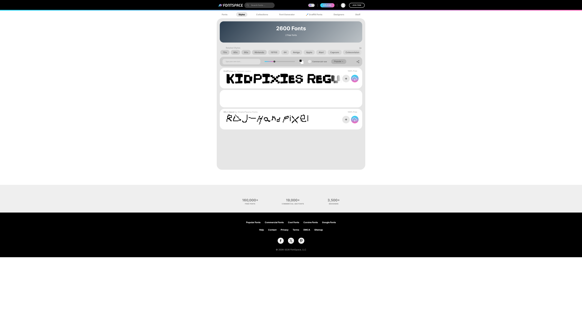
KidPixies (228, 71)
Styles (242, 14)
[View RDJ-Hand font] (267, 119)
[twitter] (291, 241)
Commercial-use (319, 61)
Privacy (284, 229)
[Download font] (355, 78)
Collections (262, 14)
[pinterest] (301, 241)
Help (261, 229)
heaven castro (244, 71)
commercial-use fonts (293, 204)
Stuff (357, 14)
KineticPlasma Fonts (248, 112)
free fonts (250, 204)
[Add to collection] (346, 78)
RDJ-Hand (229, 112)
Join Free (356, 5)
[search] (259, 5)
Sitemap (318, 229)
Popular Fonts (253, 222)
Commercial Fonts (274, 222)
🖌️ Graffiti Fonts (314, 14)
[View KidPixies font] (296, 79)
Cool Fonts (293, 222)
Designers (339, 14)
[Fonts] (230, 5)
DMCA (306, 229)
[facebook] (281, 241)
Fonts (224, 14)
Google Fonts (329, 222)
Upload (327, 5)
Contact (272, 229)
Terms (296, 229)
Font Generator (287, 14)
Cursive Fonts (310, 222)
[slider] (274, 62)
